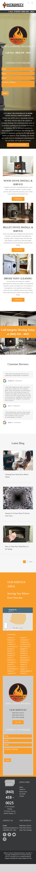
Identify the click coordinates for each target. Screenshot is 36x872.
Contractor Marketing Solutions (16, 853)
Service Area (23, 791)
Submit (5, 93)
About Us (22, 789)
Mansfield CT (11, 660)
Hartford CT (24, 653)
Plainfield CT (24, 662)
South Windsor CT (12, 669)
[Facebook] (4, 834)
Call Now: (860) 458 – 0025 (18, 52)
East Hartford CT (12, 646)
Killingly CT (11, 655)
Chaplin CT (10, 642)
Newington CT (11, 662)
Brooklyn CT (11, 640)
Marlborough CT (25, 660)
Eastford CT (11, 649)
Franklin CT (24, 651)
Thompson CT (11, 673)
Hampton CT (11, 653)
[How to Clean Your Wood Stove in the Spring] (18, 534)
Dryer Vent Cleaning (18, 717)
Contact (21, 796)
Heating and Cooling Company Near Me (21, 858)
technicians (21, 123)
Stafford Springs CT (26, 671)
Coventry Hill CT (25, 644)
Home (21, 787)
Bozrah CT (23, 637)
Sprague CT (23, 669)
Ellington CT (24, 649)
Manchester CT (24, 657)
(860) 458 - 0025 (10, 797)
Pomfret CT (10, 664)
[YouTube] (14, 834)
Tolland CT (23, 673)
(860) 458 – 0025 (27, 12)
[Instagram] (4, 839)
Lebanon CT (24, 655)
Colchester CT (24, 642)
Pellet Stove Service (18, 713)
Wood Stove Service (18, 715)
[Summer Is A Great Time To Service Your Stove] (18, 498)
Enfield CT (10, 651)
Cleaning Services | (15, 856)
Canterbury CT (24, 640)
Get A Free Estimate (10, 783)
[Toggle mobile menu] (32, 3)
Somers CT (23, 666)
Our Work (22, 794)
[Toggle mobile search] (28, 3)
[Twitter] (9, 834)
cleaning (17, 138)
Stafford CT (10, 671)
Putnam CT (23, 664)
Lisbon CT (10, 657)
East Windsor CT (25, 646)
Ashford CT (10, 637)
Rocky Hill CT (11, 666)
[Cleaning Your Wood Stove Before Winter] (18, 460)
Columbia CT (11, 644)
